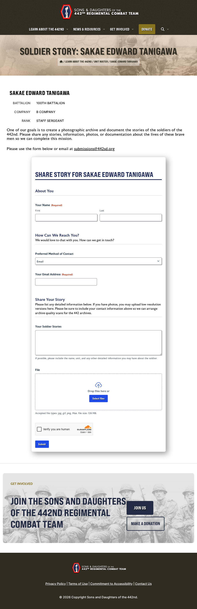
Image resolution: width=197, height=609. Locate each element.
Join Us (140, 507)
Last (102, 210)
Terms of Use (78, 584)
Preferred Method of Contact (54, 254)
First (37, 210)
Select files (98, 398)
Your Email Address (54, 274)
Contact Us (143, 584)
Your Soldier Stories (48, 326)
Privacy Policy (55, 584)
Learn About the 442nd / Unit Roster (86, 61)
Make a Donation (145, 523)
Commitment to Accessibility (111, 584)
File (37, 370)
